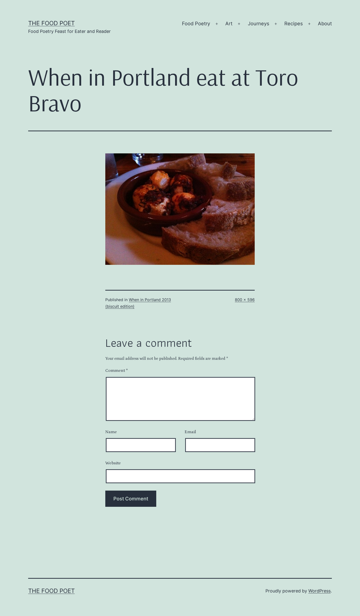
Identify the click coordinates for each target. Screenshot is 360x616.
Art (228, 24)
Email (190, 431)
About (325, 24)
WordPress (319, 590)
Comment (116, 370)
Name (111, 431)
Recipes (293, 24)
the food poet (51, 23)
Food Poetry (196, 24)
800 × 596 (245, 299)
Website (113, 463)
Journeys (258, 24)
